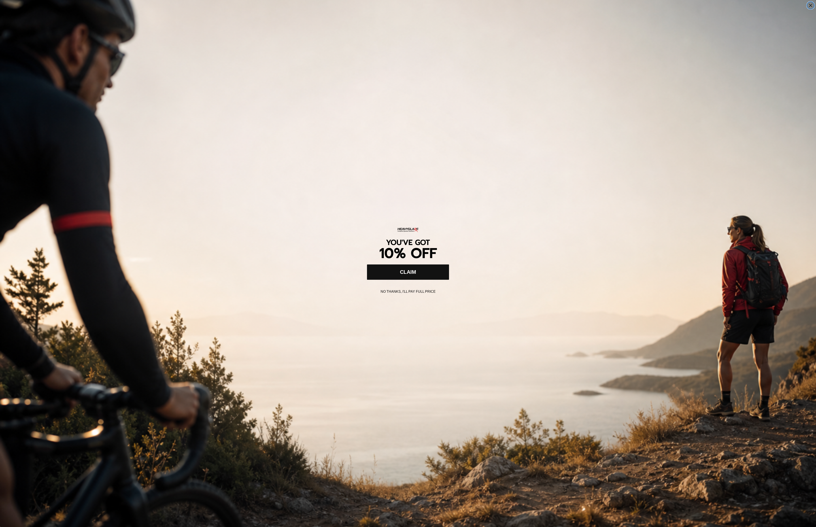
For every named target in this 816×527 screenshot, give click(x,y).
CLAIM (408, 272)
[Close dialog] (810, 5)
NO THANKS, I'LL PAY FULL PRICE (408, 291)
